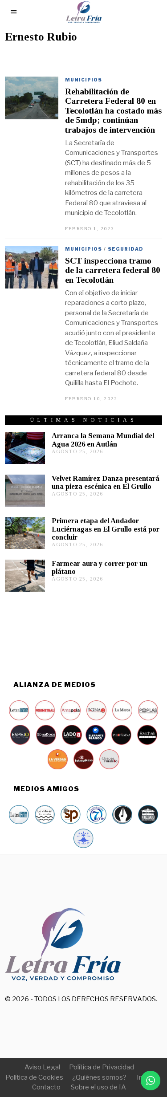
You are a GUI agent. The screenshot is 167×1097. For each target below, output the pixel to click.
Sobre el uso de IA (98, 1087)
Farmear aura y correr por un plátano (99, 567)
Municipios (83, 79)
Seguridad (125, 249)
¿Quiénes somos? (99, 1077)
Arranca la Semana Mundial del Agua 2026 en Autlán (103, 439)
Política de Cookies (34, 1077)
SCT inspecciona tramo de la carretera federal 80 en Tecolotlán (112, 270)
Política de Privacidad (101, 1067)
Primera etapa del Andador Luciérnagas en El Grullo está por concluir (105, 528)
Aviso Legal (42, 1067)
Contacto (46, 1087)
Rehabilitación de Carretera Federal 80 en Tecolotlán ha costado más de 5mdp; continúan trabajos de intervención (113, 110)
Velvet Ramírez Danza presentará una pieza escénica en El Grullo (105, 482)
